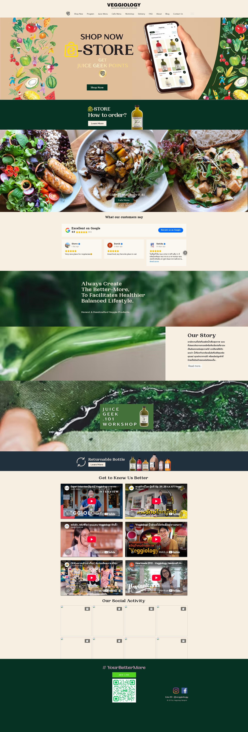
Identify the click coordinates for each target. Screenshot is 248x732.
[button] (192, 14)
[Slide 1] (121, 205)
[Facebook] (184, 690)
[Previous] (14, 170)
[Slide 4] (126, 205)
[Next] (233, 170)
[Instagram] (176, 690)
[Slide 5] (128, 205)
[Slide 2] (119, 205)
